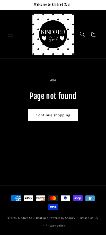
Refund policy (89, 218)
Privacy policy (55, 225)
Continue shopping (53, 114)
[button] (10, 34)
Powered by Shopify (62, 217)
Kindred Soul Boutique (33, 217)
